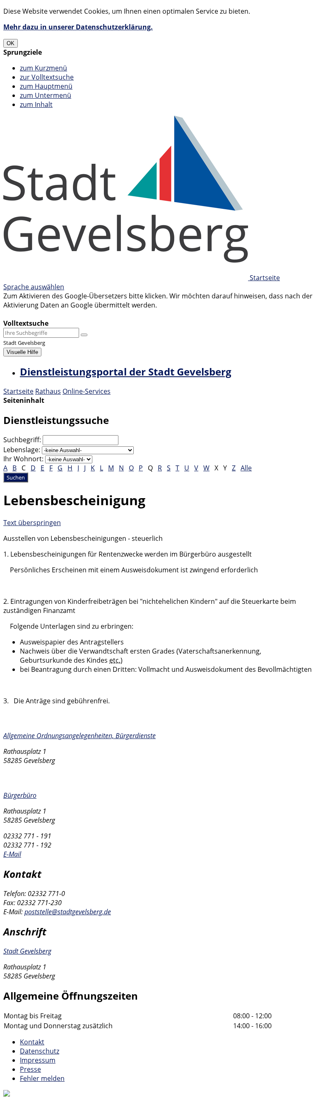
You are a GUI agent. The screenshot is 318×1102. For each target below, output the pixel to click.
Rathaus (48, 391)
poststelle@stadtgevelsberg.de (67, 911)
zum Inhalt (36, 104)
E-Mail (12, 854)
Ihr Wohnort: (23, 458)
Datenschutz (39, 1051)
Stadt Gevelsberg (27, 951)
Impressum (37, 1060)
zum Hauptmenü (46, 86)
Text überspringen (32, 522)
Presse (30, 1069)
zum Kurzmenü (43, 68)
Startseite (18, 391)
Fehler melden (42, 1078)
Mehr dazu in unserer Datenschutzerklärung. (78, 26)
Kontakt (32, 1041)
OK (10, 43)
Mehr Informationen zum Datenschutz (63, 314)
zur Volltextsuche (47, 77)
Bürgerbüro (19, 795)
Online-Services (87, 391)
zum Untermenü (45, 95)
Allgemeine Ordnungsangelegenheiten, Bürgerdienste (79, 735)
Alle (246, 467)
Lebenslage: (21, 449)
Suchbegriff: (22, 439)
